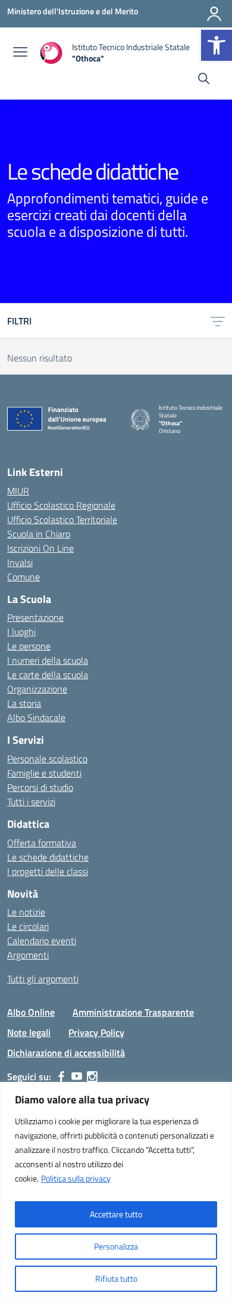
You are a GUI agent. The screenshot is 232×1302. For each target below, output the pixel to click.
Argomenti (28, 955)
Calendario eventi (41, 940)
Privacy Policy (96, 1032)
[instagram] (92, 1076)
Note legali (29, 1032)
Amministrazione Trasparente (133, 1012)
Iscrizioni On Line (40, 548)
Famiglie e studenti (44, 773)
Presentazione (35, 617)
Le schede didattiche (48, 857)
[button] (216, 45)
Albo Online (31, 1012)
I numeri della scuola (47, 660)
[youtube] (76, 1076)
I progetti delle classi (47, 871)
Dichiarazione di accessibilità (66, 1053)
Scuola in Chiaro (38, 534)
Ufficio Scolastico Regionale (61, 505)
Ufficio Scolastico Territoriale (62, 519)
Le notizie (26, 912)
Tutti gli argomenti (43, 979)
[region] (116, 1192)
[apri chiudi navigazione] (20, 53)
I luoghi (21, 631)
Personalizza (116, 1246)
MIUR (18, 491)
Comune (23, 577)
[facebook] (61, 1076)
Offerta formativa (41, 843)
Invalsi (20, 562)
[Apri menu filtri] (218, 321)
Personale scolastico (47, 758)
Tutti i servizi (31, 801)
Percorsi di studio (40, 787)
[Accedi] (214, 13)
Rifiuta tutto (116, 1278)
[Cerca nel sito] (204, 80)
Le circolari (28, 926)
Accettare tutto (116, 1214)
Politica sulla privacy (76, 1178)
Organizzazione (37, 689)
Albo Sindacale (36, 717)
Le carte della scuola (47, 674)
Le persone (29, 646)
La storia (24, 703)
